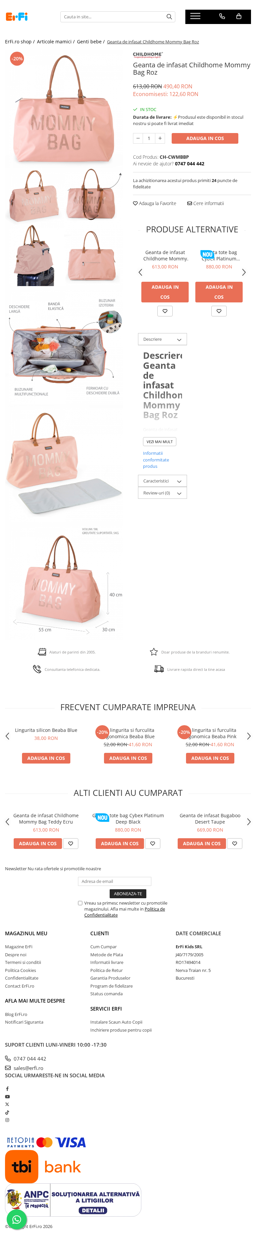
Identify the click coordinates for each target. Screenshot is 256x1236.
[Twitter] (7, 1104)
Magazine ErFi (18, 947)
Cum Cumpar (103, 947)
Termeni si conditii (23, 962)
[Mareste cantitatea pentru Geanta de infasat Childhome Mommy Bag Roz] (160, 138)
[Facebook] (7, 1089)
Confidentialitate (21, 978)
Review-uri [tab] (156, 493)
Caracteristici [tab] (156, 481)
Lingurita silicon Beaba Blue (46, 730)
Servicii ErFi (106, 1008)
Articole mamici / (56, 41)
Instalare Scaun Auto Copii (116, 1022)
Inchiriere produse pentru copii (121, 1030)
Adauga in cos (205, 138)
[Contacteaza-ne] (222, 16)
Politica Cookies (20, 970)
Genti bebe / (91, 41)
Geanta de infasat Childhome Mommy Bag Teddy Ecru (165, 255)
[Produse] (196, 18)
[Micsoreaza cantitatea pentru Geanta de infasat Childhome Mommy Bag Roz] (138, 138)
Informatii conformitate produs (156, 459)
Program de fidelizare (111, 986)
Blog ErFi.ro (16, 1014)
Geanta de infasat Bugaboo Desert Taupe (210, 818)
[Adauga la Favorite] (165, 311)
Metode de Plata (106, 955)
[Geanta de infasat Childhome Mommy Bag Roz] (64, 109)
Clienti (99, 933)
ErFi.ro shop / (20, 41)
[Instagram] (7, 1120)
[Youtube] (7, 1097)
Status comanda (106, 994)
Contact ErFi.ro (19, 986)
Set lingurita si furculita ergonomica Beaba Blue (128, 733)
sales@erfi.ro (27, 1068)
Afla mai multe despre (35, 1000)
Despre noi (15, 955)
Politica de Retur (106, 970)
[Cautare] (169, 16)
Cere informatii (208, 203)
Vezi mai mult (160, 441)
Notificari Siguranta (24, 1022)
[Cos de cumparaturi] (239, 16)
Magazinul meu (26, 933)
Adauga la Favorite (157, 203)
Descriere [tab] (152, 339)
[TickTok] (7, 1112)
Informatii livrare (106, 962)
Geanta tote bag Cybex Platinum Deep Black (219, 255)
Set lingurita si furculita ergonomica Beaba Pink (210, 733)
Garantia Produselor (110, 978)
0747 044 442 (29, 1058)
